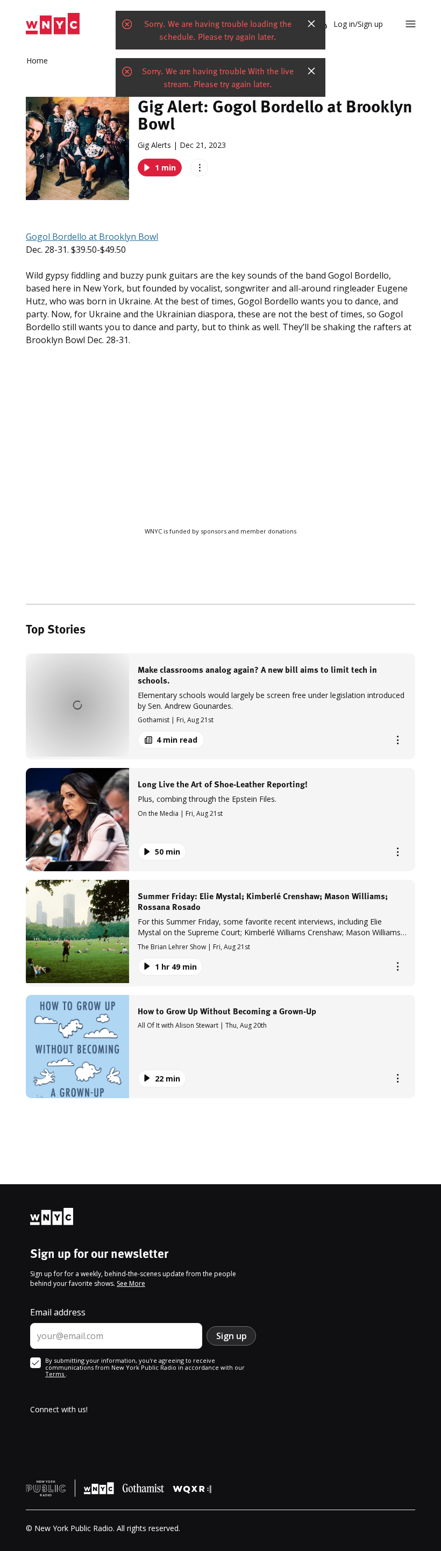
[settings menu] (410, 24)
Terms (55, 1374)
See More (131, 1283)
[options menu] (199, 167)
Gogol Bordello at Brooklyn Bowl (92, 237)
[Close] (311, 23)
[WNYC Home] (53, 24)
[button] (220, 706)
